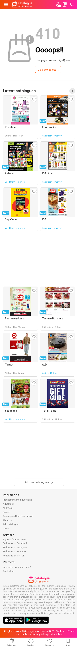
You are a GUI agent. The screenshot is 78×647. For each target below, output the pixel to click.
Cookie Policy (55, 634)
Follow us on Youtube (14, 551)
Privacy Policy (40, 634)
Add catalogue (10, 524)
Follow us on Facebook (15, 543)
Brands (6, 512)
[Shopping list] (65, 4)
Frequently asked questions (17, 499)
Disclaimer (61, 631)
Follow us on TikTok (13, 555)
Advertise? (8, 504)
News (6, 528)
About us (7, 520)
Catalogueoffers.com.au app (18, 516)
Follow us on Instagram (15, 547)
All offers (8, 508)
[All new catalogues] (72, 91)
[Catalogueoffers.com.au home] (22, 4)
